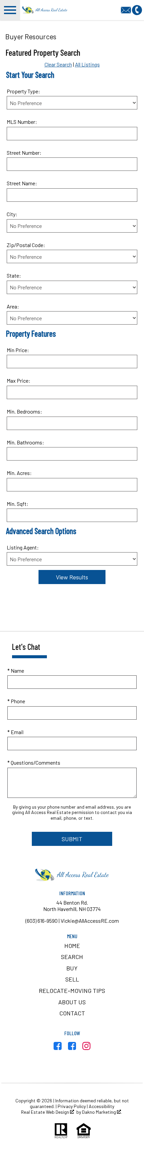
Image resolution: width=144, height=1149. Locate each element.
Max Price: (18, 380)
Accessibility (101, 1106)
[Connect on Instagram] (86, 1048)
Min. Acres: (19, 473)
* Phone (16, 701)
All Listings (87, 64)
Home (72, 945)
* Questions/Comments (33, 762)
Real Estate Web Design (45, 1112)
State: (14, 275)
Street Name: (22, 183)
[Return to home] (72, 875)
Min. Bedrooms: (24, 411)
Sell (72, 979)
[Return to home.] (45, 10)
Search (72, 956)
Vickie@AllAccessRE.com (90, 920)
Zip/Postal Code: (26, 245)
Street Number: (24, 152)
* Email (15, 732)
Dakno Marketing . (102, 1112)
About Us (72, 1002)
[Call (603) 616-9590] (137, 9)
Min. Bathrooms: (25, 442)
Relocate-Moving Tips (72, 990)
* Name (15, 670)
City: (12, 214)
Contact (72, 1013)
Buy (72, 968)
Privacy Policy (72, 1106)
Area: (13, 306)
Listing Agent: (23, 547)
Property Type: (23, 91)
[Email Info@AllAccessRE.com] (126, 9)
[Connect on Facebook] (58, 1048)
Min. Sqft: (17, 503)
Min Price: (18, 350)
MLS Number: (22, 121)
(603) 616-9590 (41, 920)
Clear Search (58, 64)
